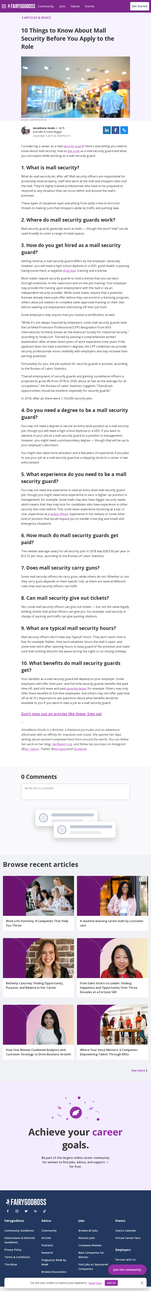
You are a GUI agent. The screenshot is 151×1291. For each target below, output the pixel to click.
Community (46, 6)
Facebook (80, 749)
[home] (21, 8)
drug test (69, 271)
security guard (73, 146)
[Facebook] (7, 1211)
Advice (75, 6)
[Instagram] (17, 1211)
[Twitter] (26, 1211)
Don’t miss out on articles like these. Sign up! (61, 713)
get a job (74, 151)
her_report (31, 749)
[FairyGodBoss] (26, 1202)
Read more (95, 1283)
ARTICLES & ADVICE (37, 18)
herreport (60, 749)
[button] (107, 130)
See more (138, 1070)
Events (89, 6)
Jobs (62, 6)
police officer (59, 514)
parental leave (76, 688)
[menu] (4, 3)
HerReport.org (62, 744)
